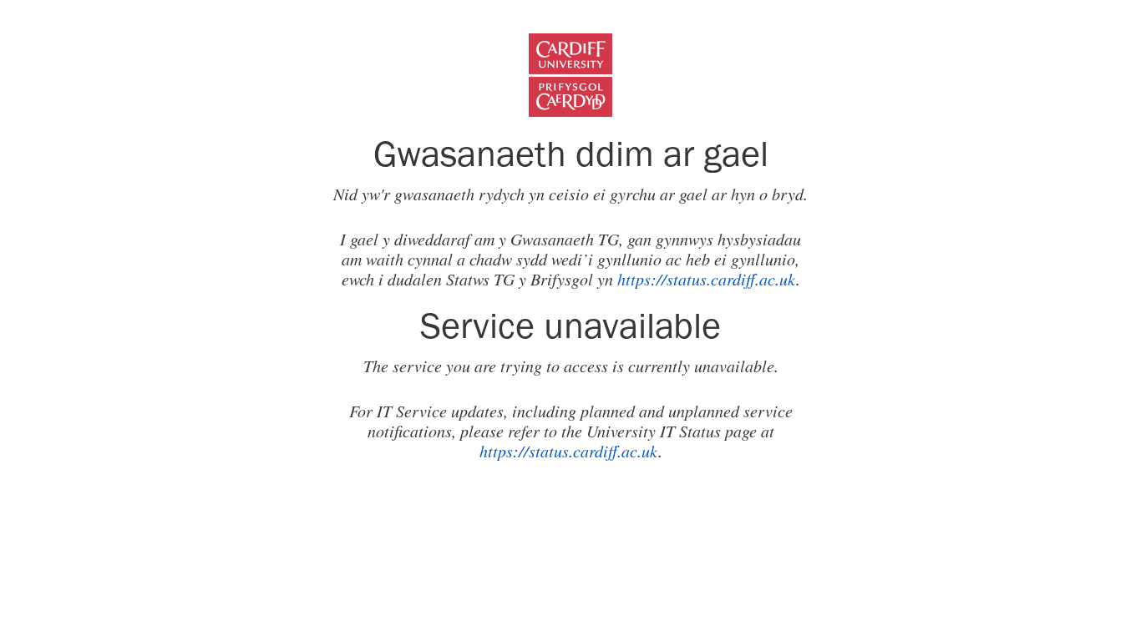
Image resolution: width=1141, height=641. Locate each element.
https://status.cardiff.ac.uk (706, 279)
